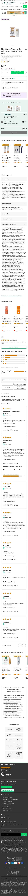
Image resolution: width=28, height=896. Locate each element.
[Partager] (26, 49)
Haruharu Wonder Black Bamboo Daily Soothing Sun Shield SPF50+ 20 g (12, 702)
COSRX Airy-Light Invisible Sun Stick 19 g (13, 704)
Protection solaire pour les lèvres (14, 691)
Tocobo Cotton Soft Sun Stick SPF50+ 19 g (13, 697)
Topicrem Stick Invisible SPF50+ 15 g (13, 715)
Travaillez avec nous (8, 801)
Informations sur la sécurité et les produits (11, 296)
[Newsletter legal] (2, 842)
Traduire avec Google (9, 426)
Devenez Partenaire (7, 805)
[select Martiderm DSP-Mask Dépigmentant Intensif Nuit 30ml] (2, 122)
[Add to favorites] (26, 72)
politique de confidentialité (13, 842)
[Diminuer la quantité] (2, 72)
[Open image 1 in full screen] (14, 31)
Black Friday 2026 (7, 810)
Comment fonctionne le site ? (10, 799)
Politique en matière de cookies (14, 874)
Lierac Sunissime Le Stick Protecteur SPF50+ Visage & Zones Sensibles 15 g (13, 713)
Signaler (16, 430)
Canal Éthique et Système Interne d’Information (14, 876)
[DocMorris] (9, 3)
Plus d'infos (9, 96)
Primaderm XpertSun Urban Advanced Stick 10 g (14, 717)
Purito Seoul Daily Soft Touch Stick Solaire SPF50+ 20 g (12, 699)
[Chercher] (25, 6)
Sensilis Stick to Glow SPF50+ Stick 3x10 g (13, 708)
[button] (20, 645)
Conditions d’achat (14, 873)
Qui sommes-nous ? (8, 797)
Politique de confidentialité (14, 871)
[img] (14, 61)
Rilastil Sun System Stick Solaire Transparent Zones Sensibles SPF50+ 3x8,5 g (13, 710)
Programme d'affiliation (9, 803)
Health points (6, 807)
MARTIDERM (4, 60)
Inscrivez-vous (23, 834)
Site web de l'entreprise (8, 808)
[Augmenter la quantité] (7, 72)
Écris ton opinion (14, 347)
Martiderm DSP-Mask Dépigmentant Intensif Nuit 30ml (11, 122)
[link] (9, 340)
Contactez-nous (6, 787)
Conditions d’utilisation (14, 872)
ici (10, 852)
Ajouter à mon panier (17, 72)
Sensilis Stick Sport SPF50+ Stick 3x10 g (13, 706)
